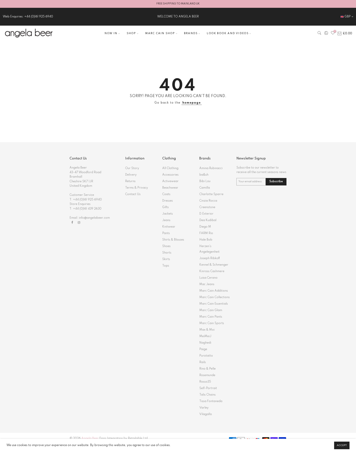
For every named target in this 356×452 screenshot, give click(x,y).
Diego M (205, 226)
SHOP (131, 33)
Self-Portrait (208, 388)
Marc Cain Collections (214, 297)
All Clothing (170, 168)
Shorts (166, 252)
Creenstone (207, 207)
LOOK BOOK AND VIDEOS (228, 33)
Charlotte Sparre (211, 194)
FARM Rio (206, 233)
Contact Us (133, 194)
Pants (166, 233)
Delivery (131, 174)
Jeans (166, 220)
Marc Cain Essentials (213, 303)
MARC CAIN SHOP (160, 33)
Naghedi (205, 342)
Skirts (166, 259)
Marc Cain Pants (210, 316)
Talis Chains (207, 394)
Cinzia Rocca (208, 200)
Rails (202, 362)
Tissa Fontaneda (210, 401)
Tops (165, 265)
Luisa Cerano (208, 277)
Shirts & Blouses (173, 239)
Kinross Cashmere (211, 271)
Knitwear (168, 226)
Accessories (170, 174)
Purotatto (206, 355)
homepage (191, 102)
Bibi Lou (204, 181)
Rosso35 (205, 381)
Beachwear (170, 187)
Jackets (167, 213)
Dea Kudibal (207, 220)
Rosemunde (207, 375)
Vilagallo (205, 414)
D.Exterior (206, 213)
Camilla (204, 187)
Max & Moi (207, 329)
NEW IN (111, 33)
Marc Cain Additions (213, 290)
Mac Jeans (206, 284)
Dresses (167, 200)
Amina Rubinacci (210, 168)
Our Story (132, 168)
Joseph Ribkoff (209, 258)
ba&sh (203, 174)
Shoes (166, 246)
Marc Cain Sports (211, 323)
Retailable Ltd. (138, 438)
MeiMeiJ (205, 336)
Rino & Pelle (207, 368)
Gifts (165, 207)
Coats (166, 194)
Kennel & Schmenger (213, 264)
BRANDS (191, 33)
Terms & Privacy (136, 187)
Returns (130, 181)
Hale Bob (205, 239)
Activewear (170, 181)
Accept (342, 445)
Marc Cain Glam (210, 310)
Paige (203, 349)
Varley (204, 407)
